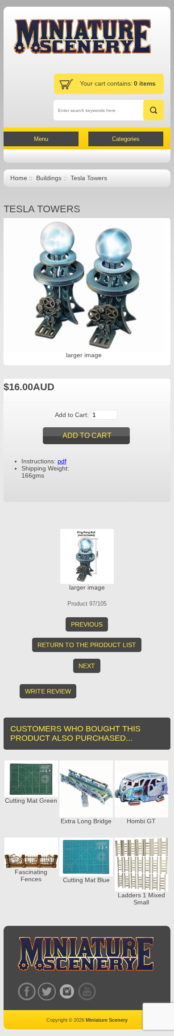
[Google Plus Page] (47, 991)
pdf (62, 461)
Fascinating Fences (31, 875)
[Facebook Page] (27, 991)
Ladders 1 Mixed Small (141, 899)
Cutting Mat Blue (86, 879)
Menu (41, 139)
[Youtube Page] (87, 991)
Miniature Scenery (107, 1020)
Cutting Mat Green (31, 800)
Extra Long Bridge (86, 821)
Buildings (49, 178)
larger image (87, 587)
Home (18, 178)
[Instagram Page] (67, 991)
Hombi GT (141, 821)
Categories (126, 139)
